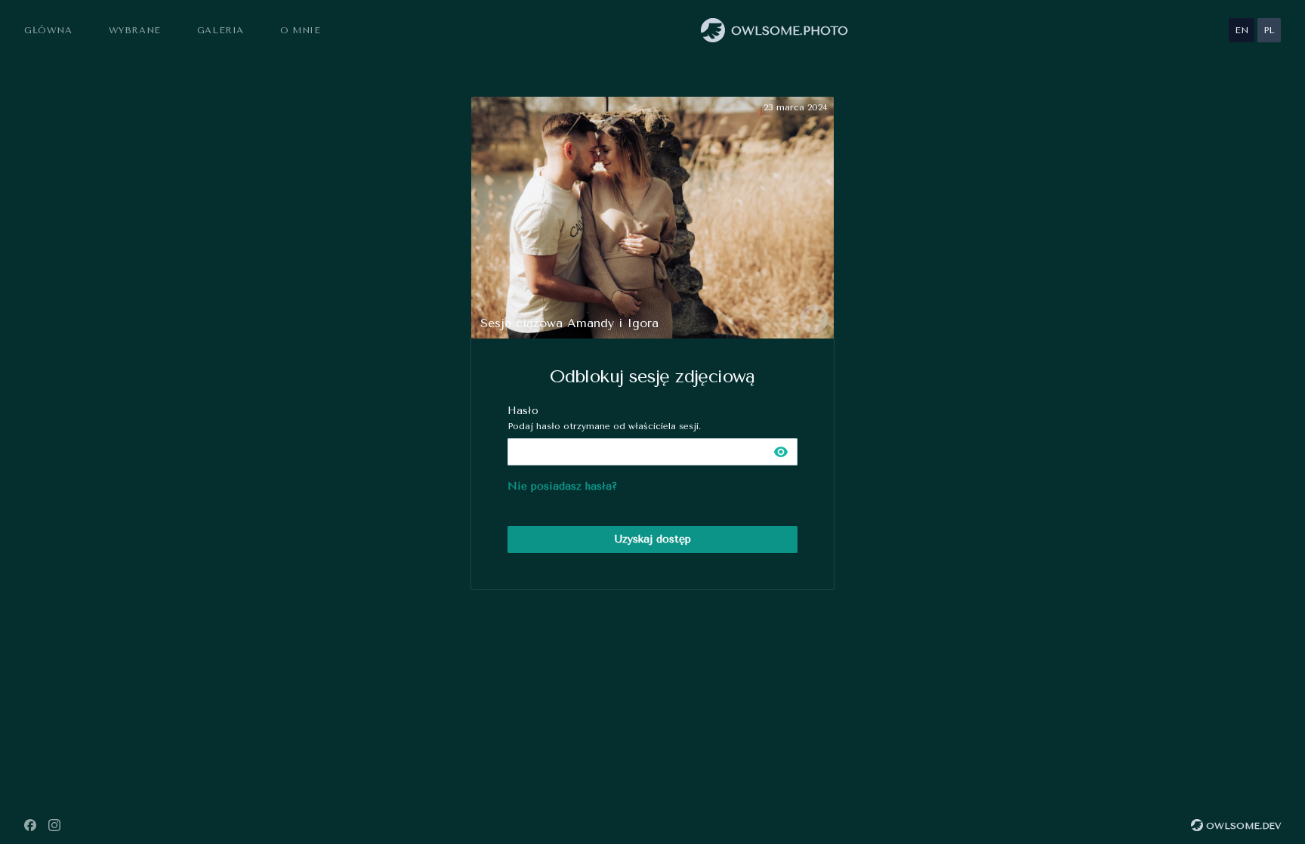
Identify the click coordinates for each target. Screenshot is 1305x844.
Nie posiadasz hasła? (562, 486)
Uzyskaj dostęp (653, 539)
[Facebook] (30, 825)
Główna (48, 30)
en (1241, 30)
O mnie (300, 30)
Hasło (604, 417)
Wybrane (135, 30)
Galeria (220, 30)
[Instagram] (54, 825)
